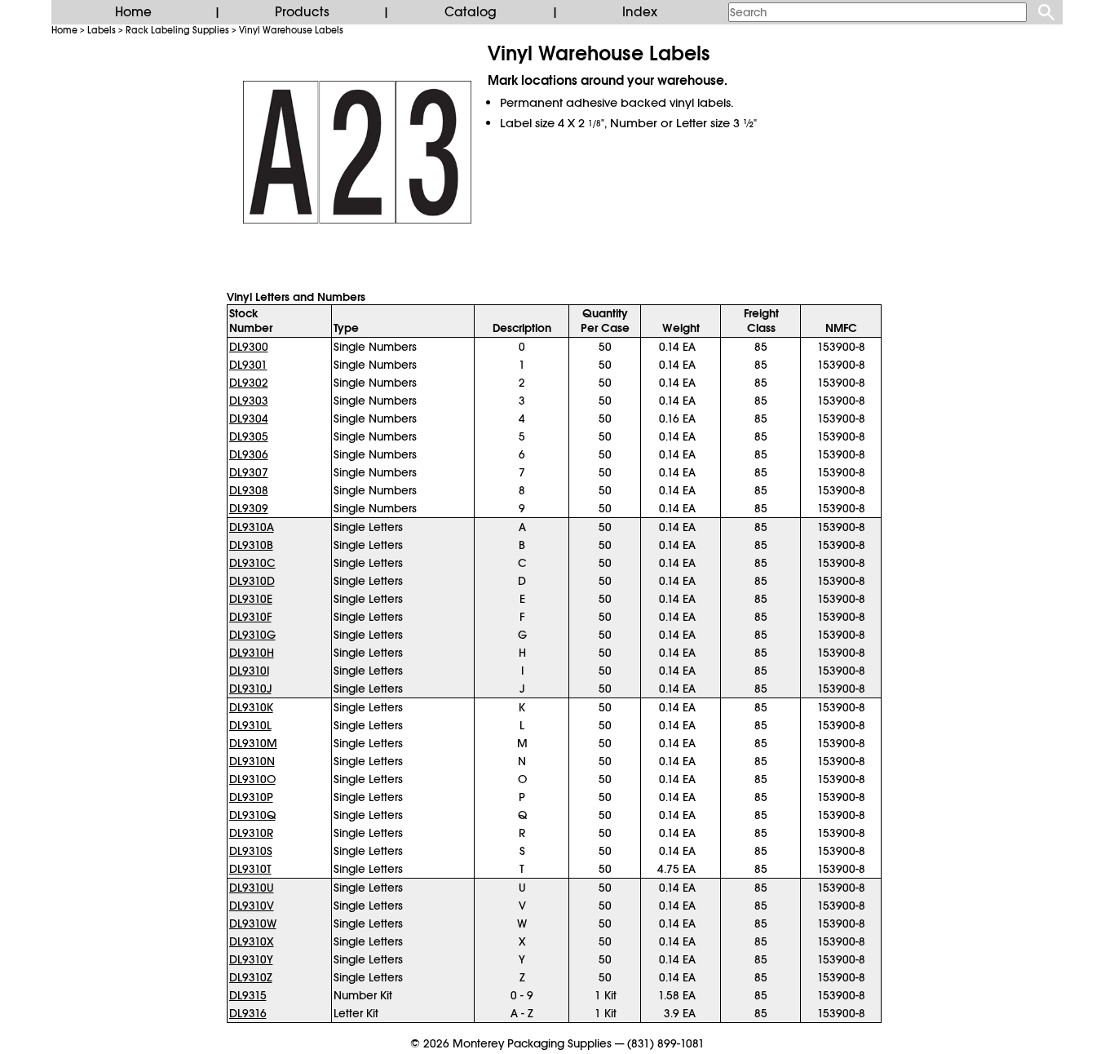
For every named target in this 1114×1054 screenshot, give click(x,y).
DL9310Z (250, 977)
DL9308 (248, 490)
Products (302, 12)
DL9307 (248, 472)
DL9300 (248, 346)
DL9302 (248, 382)
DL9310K (251, 707)
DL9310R (251, 833)
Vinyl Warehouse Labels (291, 30)
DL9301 (248, 364)
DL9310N (252, 761)
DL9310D (252, 581)
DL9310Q (252, 815)
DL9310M (253, 743)
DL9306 (248, 454)
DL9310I (249, 670)
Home (133, 12)
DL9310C (252, 563)
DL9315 (248, 995)
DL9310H (251, 652)
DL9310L (250, 725)
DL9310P (251, 797)
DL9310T (250, 868)
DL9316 (248, 1013)
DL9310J (250, 688)
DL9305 (248, 436)
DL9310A (251, 527)
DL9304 (248, 418)
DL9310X (251, 941)
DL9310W (252, 923)
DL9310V (251, 905)
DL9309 (248, 508)
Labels (101, 30)
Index (639, 12)
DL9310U (251, 887)
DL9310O (252, 779)
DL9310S (250, 851)
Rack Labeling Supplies (177, 30)
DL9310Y (251, 959)
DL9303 (248, 400)
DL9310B (251, 545)
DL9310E (250, 598)
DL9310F (250, 616)
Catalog (470, 12)
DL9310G (252, 634)
